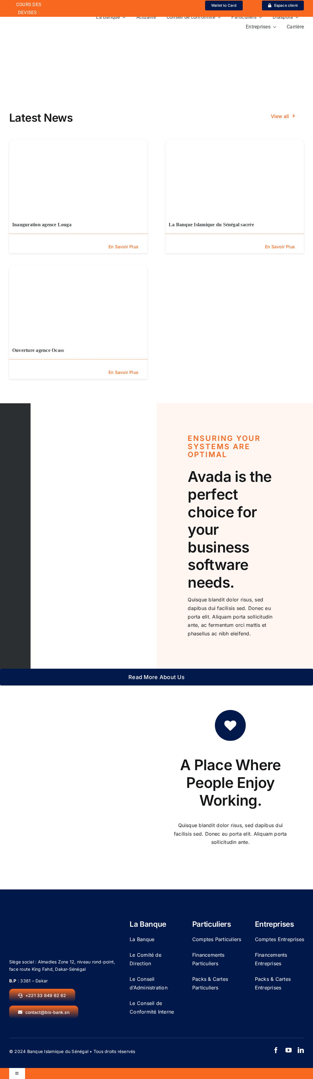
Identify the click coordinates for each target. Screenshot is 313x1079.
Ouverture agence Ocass (38, 350)
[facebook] (276, 1050)
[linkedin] (301, 1050)
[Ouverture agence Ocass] (78, 304)
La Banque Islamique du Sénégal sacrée (211, 224)
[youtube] (288, 1050)
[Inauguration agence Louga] (78, 178)
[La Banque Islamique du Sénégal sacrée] (235, 178)
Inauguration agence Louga (42, 224)
